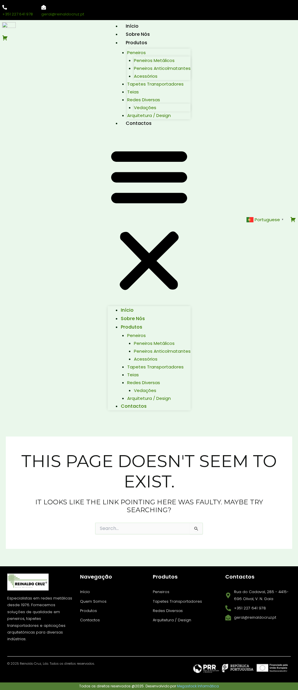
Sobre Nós (138, 34)
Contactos (139, 123)
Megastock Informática (198, 686)
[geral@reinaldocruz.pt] (43, 7)
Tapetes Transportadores (155, 84)
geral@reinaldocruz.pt (62, 14)
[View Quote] (39, 38)
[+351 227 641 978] (4, 7)
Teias (133, 92)
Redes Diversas (143, 100)
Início (132, 26)
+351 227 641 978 (17, 14)
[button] (149, 219)
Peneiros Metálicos (154, 60)
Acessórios (145, 76)
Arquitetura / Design (149, 115)
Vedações (145, 107)
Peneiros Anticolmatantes (162, 68)
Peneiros (136, 52)
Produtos (136, 42)
